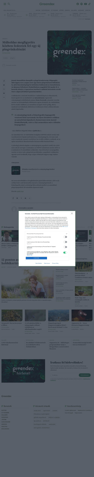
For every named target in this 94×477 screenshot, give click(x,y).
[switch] (65, 237)
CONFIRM (36, 258)
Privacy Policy (55, 263)
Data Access (47, 263)
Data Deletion (39, 263)
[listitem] (47, 233)
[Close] (72, 213)
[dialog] (47, 238)
